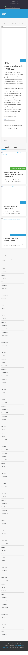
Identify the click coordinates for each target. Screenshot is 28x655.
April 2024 (3, 359)
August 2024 (4, 345)
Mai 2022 (3, 429)
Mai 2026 (3, 275)
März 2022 (3, 436)
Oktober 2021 (4, 453)
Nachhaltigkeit (22, 235)
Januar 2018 (4, 567)
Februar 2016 (4, 634)
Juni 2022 (3, 426)
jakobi (5, 138)
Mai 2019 (3, 527)
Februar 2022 (4, 439)
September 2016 (4, 614)
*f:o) (13, 168)
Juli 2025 (3, 308)
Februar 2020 (4, 503)
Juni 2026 (3, 271)
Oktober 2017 (4, 577)
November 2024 (4, 335)
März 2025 (3, 322)
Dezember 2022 (4, 409)
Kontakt (16, 643)
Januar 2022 (4, 443)
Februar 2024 (4, 365)
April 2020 (3, 496)
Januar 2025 (4, 329)
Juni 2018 (3, 550)
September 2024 (4, 342)
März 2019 (3, 533)
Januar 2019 (4, 540)
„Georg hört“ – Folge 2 (8, 255)
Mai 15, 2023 (12, 138)
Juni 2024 (3, 352)
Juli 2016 (3, 617)
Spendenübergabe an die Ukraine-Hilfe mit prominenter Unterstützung (13, 174)
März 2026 (3, 282)
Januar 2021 (4, 480)
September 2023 (4, 382)
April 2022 (3, 433)
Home (2, 23)
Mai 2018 (3, 554)
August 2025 (4, 305)
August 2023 (4, 386)
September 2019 (4, 513)
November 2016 (4, 607)
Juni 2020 (3, 490)
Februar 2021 (4, 476)
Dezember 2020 (4, 483)
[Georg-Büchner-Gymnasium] (14, 7)
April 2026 (3, 278)
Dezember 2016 (4, 604)
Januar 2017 (4, 601)
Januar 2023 (4, 406)
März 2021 (3, 473)
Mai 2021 (3, 470)
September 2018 (4, 543)
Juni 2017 (3, 587)
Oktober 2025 (4, 298)
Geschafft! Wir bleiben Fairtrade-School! (11, 239)
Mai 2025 (3, 315)
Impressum (3, 643)
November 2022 (4, 413)
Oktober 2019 (4, 510)
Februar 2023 (4, 402)
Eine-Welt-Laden (17, 168)
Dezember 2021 (4, 446)
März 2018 (3, 560)
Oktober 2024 (4, 339)
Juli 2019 (3, 520)
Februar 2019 (4, 537)
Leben (6, 23)
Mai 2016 (3, 624)
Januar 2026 (4, 288)
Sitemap (22, 643)
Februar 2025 (4, 325)
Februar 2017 (4, 597)
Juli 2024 (3, 349)
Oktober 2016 (4, 611)
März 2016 (3, 631)
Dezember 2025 (4, 292)
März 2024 (3, 362)
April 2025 (3, 318)
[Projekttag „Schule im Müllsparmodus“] (13, 195)
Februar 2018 (4, 564)
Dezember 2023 (4, 372)
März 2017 (3, 594)
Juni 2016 (3, 621)
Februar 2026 (4, 285)
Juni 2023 (3, 389)
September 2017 (4, 580)
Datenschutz (10, 643)
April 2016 (3, 627)
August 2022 (4, 423)
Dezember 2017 (4, 570)
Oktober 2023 (4, 379)
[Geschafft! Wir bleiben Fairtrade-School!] (13, 227)
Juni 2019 (3, 523)
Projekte (9, 23)
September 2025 (4, 302)
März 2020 (3, 500)
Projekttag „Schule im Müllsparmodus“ (10, 207)
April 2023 (3, 396)
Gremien (23, 168)
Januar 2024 (4, 369)
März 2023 (3, 399)
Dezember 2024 (4, 332)
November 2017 (4, 574)
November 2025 (4, 295)
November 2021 (4, 449)
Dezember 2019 (4, 507)
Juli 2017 (3, 584)
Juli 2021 (3, 463)
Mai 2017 (3, 590)
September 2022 (4, 419)
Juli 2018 (3, 547)
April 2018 (3, 557)
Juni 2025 (3, 312)
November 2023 (4, 376)
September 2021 (4, 456)
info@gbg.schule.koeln (14, 3)
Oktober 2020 (4, 486)
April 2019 (3, 530)
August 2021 (4, 460)
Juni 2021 (3, 466)
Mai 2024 (3, 355)
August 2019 (4, 517)
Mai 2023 (3, 392)
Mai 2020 (3, 493)
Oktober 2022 (4, 416)
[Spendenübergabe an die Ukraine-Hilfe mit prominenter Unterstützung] (13, 161)
